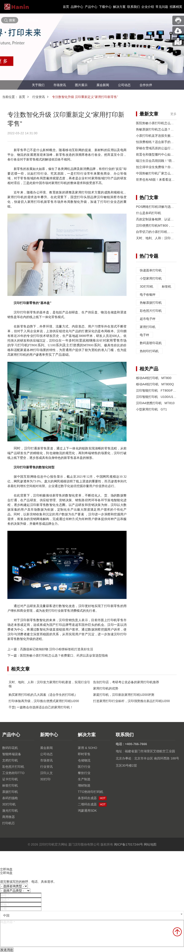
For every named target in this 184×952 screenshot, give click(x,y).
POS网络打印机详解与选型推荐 (158, 206)
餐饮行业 (84, 773)
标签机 (166, 286)
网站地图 (150, 844)
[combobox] (92, 915)
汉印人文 (46, 773)
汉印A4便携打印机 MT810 (155, 403)
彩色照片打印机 (151, 310)
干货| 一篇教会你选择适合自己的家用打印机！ (41, 707)
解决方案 (119, 7)
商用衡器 (8, 817)
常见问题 (162, 7)
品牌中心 (77, 7)
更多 (173, 114)
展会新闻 (102, 85)
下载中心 (105, 7)
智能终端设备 (11, 754)
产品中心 (91, 7)
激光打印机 (10, 810)
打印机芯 (8, 823)
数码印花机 (10, 748)
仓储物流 (84, 760)
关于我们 (38, 85)
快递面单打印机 (151, 270)
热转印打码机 (149, 351)
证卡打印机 (10, 779)
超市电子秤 (148, 319)
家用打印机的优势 (105, 688)
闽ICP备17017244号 (128, 844)
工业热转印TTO (13, 773)
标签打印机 (10, 785)
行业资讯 (38, 97)
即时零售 (84, 754)
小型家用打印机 (151, 278)
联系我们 (133, 7)
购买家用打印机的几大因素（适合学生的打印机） (43, 694)
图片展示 (81, 85)
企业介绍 (147, 7)
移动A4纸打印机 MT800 (153, 378)
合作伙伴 (146, 85)
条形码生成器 (91, 798)
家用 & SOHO (87, 748)
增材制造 (84, 785)
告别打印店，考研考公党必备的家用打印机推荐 (126, 682)
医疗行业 (84, 766)
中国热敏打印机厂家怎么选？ (156, 173)
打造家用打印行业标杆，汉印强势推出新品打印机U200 (131, 701)
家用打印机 (148, 327)
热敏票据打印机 (151, 302)
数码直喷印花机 (151, 343)
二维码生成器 (91, 804)
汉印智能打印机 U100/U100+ (157, 397)
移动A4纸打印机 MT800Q (155, 384)
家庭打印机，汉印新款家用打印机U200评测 (123, 694)
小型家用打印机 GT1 (151, 409)
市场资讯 (59, 85)
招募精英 (176, 7)
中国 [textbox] (6, 915)
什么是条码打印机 (148, 213)
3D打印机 (146, 286)
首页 (66, 7)
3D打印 (45, 779)
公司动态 (124, 85)
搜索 (12, 20)
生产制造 (84, 779)
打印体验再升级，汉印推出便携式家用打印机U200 (44, 701)
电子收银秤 (148, 294)
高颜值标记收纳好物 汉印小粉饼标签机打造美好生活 (56, 649)
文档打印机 (10, 760)
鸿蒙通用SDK (87, 810)
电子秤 (144, 335)
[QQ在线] (178, 41)
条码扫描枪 (10, 798)
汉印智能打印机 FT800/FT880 (158, 390)
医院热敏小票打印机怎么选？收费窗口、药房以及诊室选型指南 (64, 655)
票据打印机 (10, 792)
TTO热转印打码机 (90, 792)
